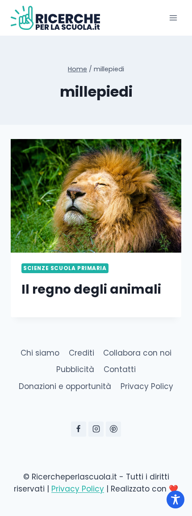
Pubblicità (75, 369)
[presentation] (96, 196)
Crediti (81, 353)
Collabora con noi (137, 353)
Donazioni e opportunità (65, 386)
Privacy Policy (147, 386)
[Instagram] (96, 429)
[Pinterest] (113, 429)
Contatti (120, 369)
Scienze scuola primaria (65, 268)
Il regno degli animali (91, 289)
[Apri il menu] (173, 18)
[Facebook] (78, 429)
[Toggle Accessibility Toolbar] (175, 499)
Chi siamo (40, 353)
